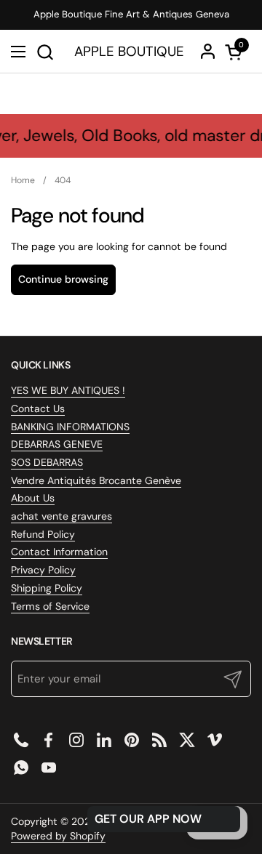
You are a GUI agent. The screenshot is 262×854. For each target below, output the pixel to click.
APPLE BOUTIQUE (129, 52)
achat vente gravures (61, 516)
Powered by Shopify (58, 835)
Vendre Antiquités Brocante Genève (96, 480)
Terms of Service (50, 606)
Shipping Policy (46, 588)
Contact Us (38, 408)
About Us (33, 497)
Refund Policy (43, 534)
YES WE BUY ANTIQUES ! (68, 390)
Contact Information (59, 551)
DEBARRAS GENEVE (57, 444)
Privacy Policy (43, 569)
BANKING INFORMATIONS (70, 426)
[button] (45, 52)
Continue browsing (63, 279)
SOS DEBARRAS (47, 462)
